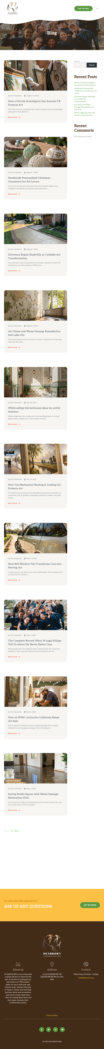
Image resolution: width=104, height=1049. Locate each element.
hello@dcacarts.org (86, 978)
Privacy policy (52, 1016)
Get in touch (90, 905)
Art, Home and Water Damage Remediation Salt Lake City (84, 107)
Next (17, 831)
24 (12, 831)
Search (76, 61)
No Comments (16, 96)
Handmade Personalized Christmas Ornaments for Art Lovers (85, 91)
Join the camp (83, 9)
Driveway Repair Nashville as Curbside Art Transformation (84, 99)
